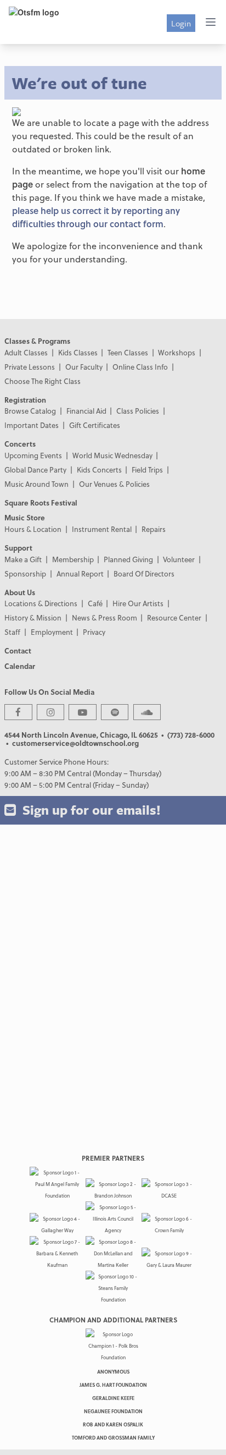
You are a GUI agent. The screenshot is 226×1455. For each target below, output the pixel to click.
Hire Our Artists (137, 603)
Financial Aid (86, 410)
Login (181, 23)
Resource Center (174, 617)
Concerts (20, 443)
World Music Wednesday (112, 455)
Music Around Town (36, 484)
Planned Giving (128, 559)
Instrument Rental (102, 529)
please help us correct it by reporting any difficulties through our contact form (96, 217)
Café (95, 603)
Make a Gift (23, 559)
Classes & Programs (37, 341)
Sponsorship (25, 573)
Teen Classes (128, 352)
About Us (19, 592)
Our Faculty (84, 366)
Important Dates (31, 425)
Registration (25, 399)
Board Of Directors (144, 573)
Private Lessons (29, 366)
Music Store (24, 517)
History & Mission (32, 617)
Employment (52, 632)
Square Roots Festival (40, 502)
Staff (12, 632)
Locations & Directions (40, 603)
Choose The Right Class (42, 381)
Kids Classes (78, 352)
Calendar (19, 666)
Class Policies (137, 410)
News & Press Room (104, 617)
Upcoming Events (33, 455)
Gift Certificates (94, 425)
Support (18, 547)
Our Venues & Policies (114, 484)
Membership (73, 559)
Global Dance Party (35, 469)
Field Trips (147, 469)
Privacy (94, 632)
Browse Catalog (30, 410)
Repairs (154, 529)
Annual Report (80, 573)
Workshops (176, 352)
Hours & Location (32, 529)
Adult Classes (26, 352)
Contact (17, 650)
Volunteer (179, 559)
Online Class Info (140, 366)
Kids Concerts (99, 469)
